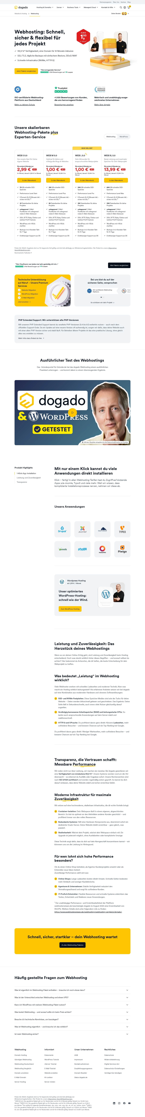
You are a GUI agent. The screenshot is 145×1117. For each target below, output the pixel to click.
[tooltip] (125, 7)
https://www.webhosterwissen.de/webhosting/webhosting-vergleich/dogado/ (88, 912)
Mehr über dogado (102, 104)
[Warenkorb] (128, 7)
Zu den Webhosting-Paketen (72, 945)
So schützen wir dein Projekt (101, 302)
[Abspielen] (72, 412)
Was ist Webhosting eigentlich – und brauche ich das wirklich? (41, 1026)
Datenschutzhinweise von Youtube (117, 442)
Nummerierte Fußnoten (22, 253)
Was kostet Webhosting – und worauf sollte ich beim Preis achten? (43, 1012)
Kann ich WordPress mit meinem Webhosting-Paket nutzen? (40, 1005)
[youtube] (129, 1103)
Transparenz (22, 482)
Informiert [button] (49, 1049)
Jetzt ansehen (23, 302)
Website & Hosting (21, 14)
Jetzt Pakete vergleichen (26, 71)
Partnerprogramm (105, 2)
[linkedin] (114, 1103)
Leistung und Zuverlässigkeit (29, 477)
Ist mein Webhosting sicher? (27, 1034)
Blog (128, 2)
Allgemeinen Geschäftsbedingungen (60, 1099)
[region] (72, 193)
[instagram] (119, 1103)
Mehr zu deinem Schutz (25, 104)
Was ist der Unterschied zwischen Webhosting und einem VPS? (41, 997)
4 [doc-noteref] (88, 167)
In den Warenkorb (29, 180)
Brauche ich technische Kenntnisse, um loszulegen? (36, 1019)
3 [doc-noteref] (30, 199)
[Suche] (121, 7)
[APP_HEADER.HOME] (21, 7)
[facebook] (124, 1103)
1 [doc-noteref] (86, 41)
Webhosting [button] (20, 1049)
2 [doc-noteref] (31, 167)
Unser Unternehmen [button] (83, 1049)
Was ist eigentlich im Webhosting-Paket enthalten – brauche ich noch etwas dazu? (50, 990)
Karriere (123, 2)
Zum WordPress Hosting (70, 609)
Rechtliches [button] (109, 1049)
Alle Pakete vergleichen (119, 265)
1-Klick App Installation (26, 473)
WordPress (124, 137)
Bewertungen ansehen (64, 104)
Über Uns (116, 2)
